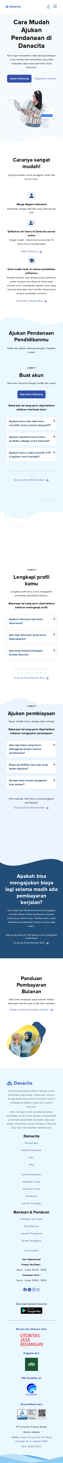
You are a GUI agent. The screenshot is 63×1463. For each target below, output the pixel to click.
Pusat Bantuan (31, 1226)
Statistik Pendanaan (31, 1150)
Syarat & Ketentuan (31, 1174)
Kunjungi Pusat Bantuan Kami (29, 479)
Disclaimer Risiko (32, 1189)
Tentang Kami (31, 1143)
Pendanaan (31, 1196)
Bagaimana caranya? (45, 78)
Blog (31, 1164)
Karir (31, 1157)
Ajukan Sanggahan (31, 1240)
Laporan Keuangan (31, 1203)
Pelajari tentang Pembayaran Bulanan (29, 1009)
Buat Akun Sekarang (31, 394)
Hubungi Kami (31, 1250)
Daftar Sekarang (29, 251)
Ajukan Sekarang (19, 78)
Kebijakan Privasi (31, 1181)
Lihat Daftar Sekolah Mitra (29, 301)
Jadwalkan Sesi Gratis (31, 1219)
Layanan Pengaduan (31, 1233)
